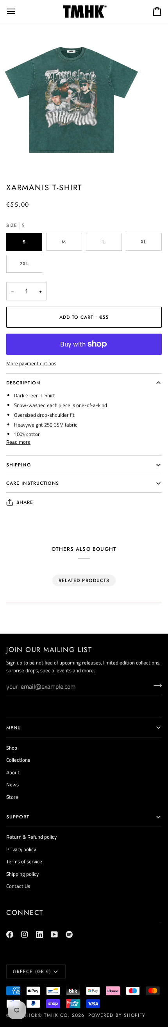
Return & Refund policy (31, 837)
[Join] (155, 685)
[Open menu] (18, 11)
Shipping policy (22, 874)
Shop (11, 748)
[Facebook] (9, 934)
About (13, 772)
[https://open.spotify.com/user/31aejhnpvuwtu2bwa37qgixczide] (69, 934)
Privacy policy (21, 849)
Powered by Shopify (116, 1015)
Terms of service (24, 861)
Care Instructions (32, 483)
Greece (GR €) (32, 971)
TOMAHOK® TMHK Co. (41, 1015)
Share (24, 502)
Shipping (18, 464)
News (12, 784)
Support (18, 816)
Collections (18, 760)
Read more (18, 442)
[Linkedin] (39, 934)
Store (12, 797)
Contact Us (18, 886)
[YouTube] (54, 934)
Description (23, 382)
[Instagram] (24, 934)
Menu (13, 727)
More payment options (31, 363)
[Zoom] (14, 156)
